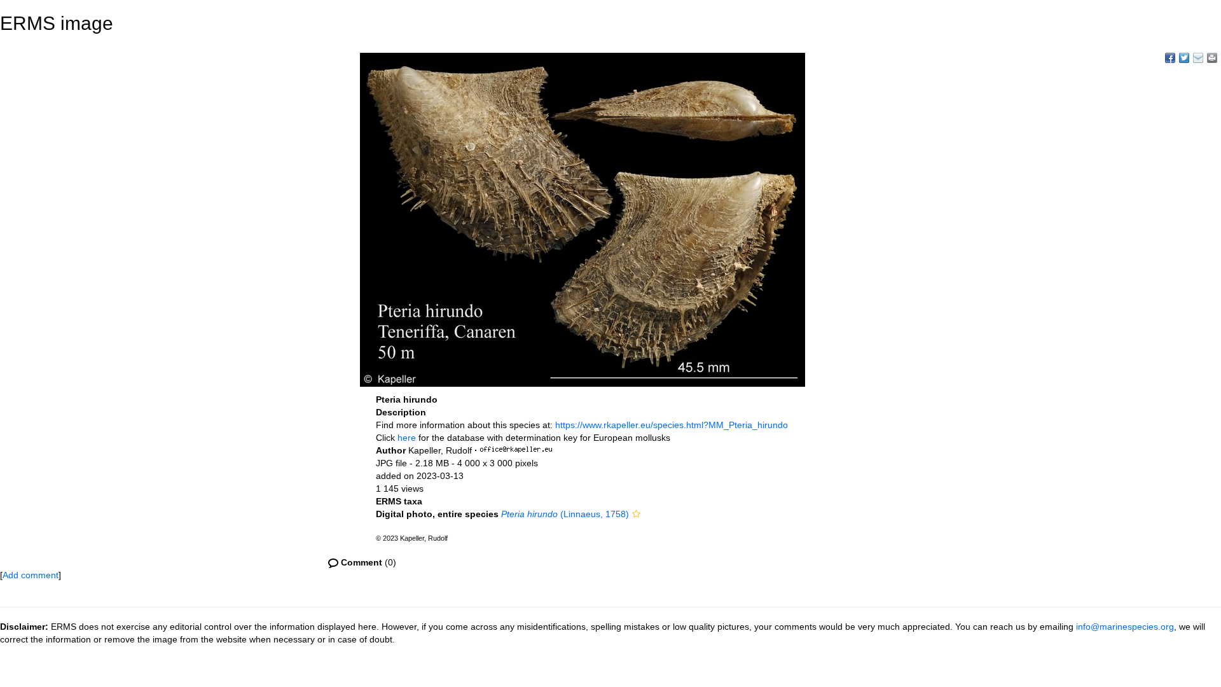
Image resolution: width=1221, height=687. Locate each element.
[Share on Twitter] (1184, 58)
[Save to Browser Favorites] (1198, 58)
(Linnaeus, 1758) (565, 514)
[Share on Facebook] (1170, 58)
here (406, 438)
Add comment (31, 575)
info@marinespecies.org (1125, 626)
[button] (636, 514)
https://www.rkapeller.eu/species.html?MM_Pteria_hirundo (671, 425)
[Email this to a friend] (1212, 58)
